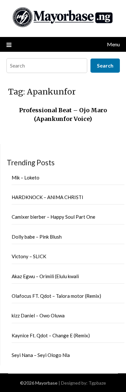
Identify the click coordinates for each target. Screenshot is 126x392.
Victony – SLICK (29, 256)
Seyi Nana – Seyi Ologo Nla (41, 355)
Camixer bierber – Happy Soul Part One (53, 217)
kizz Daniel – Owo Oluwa (38, 315)
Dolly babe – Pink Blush (37, 237)
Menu (113, 44)
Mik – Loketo (25, 177)
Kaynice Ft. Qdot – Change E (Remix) (51, 335)
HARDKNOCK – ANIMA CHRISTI (47, 197)
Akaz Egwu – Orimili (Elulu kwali (45, 276)
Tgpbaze (97, 383)
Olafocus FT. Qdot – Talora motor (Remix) (56, 296)
